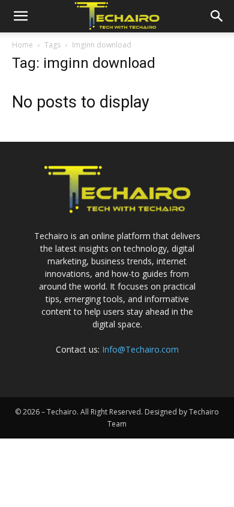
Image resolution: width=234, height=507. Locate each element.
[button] (20, 16)
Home (22, 45)
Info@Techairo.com (140, 349)
